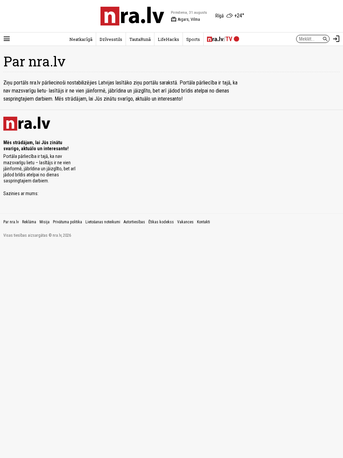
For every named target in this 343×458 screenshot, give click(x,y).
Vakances (185, 222)
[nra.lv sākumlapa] (132, 16)
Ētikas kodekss (161, 222)
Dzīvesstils (110, 39)
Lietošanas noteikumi (102, 222)
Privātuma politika (67, 222)
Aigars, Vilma (185, 19)
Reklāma (29, 222)
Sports (193, 39)
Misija (45, 222)
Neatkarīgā (80, 39)
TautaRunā (140, 39)
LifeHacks (168, 39)
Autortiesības (134, 222)
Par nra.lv (11, 222)
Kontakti (203, 222)
